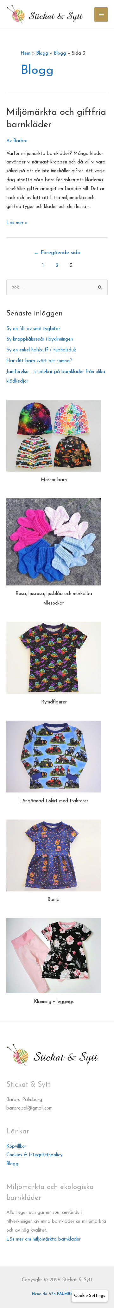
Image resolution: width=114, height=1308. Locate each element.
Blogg (12, 1164)
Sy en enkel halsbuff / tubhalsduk (41, 350)
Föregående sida (57, 252)
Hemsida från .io (57, 1294)
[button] (90, 1296)
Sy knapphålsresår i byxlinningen (39, 339)
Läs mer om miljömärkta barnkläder (43, 1239)
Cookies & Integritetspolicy (34, 1155)
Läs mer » (17, 223)
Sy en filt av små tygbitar (33, 329)
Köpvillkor (16, 1146)
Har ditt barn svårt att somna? (40, 361)
